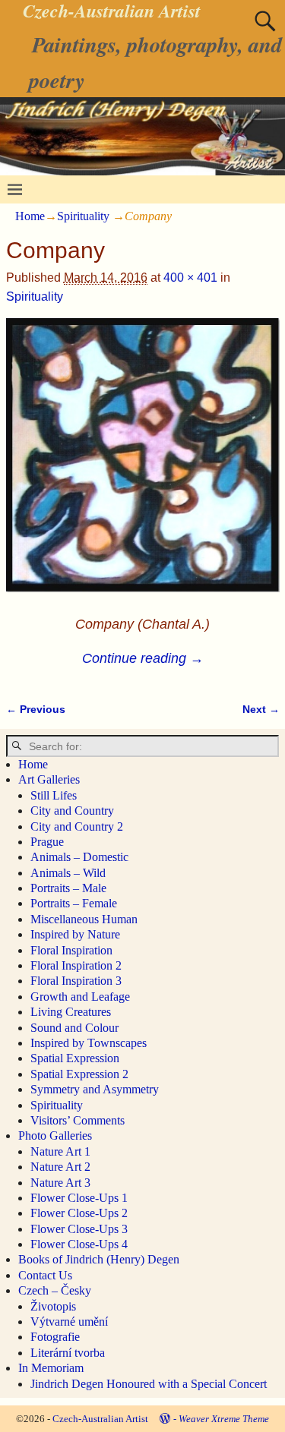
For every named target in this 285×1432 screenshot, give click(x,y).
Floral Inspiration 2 (76, 965)
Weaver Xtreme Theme (224, 1418)
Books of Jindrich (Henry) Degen (98, 1259)
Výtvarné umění (69, 1321)
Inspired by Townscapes (88, 1042)
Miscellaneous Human (84, 919)
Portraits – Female (73, 903)
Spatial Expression (74, 1058)
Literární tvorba (67, 1352)
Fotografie (55, 1336)
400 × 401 (190, 277)
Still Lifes (53, 795)
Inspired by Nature (75, 934)
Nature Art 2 (60, 1166)
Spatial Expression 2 (79, 1074)
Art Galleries (49, 779)
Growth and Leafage (80, 996)
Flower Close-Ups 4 (79, 1244)
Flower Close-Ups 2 (79, 1212)
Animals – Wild (68, 872)
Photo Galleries (55, 1135)
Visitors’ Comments (77, 1120)
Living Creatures (70, 1011)
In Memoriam (51, 1367)
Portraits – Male (68, 888)
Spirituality (83, 216)
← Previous (35, 709)
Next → (261, 709)
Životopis (53, 1306)
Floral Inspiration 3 (76, 980)
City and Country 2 (76, 826)
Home (30, 216)
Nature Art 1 (60, 1151)
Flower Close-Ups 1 (79, 1197)
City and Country (72, 810)
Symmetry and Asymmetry (94, 1089)
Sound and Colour (74, 1027)
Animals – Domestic (79, 856)
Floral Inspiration (71, 950)
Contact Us (45, 1275)
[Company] (143, 464)
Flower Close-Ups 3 (79, 1228)
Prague (47, 841)
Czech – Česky (54, 1290)
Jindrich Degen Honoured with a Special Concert (148, 1383)
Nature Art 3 (60, 1182)
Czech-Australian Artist (100, 1418)
